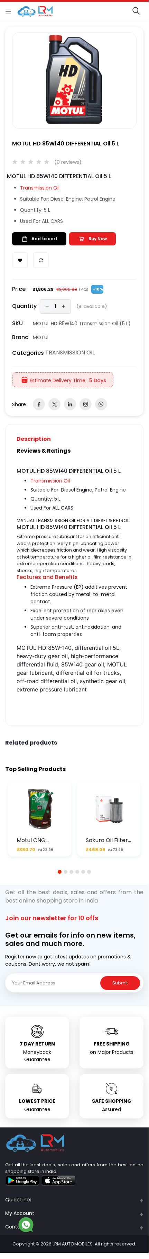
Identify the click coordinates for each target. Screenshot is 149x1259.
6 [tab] (89, 872)
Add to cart (44, 239)
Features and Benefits (47, 577)
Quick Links (18, 1199)
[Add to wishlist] (20, 260)
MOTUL (41, 337)
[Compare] (41, 260)
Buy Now (98, 239)
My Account (19, 1213)
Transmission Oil (39, 187)
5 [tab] (83, 872)
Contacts (16, 1226)
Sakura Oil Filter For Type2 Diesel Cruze (108, 840)
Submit (120, 983)
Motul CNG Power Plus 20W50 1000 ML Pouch (37, 840)
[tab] (38, 439)
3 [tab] (71, 872)
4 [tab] (77, 872)
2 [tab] (65, 872)
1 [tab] (59, 872)
